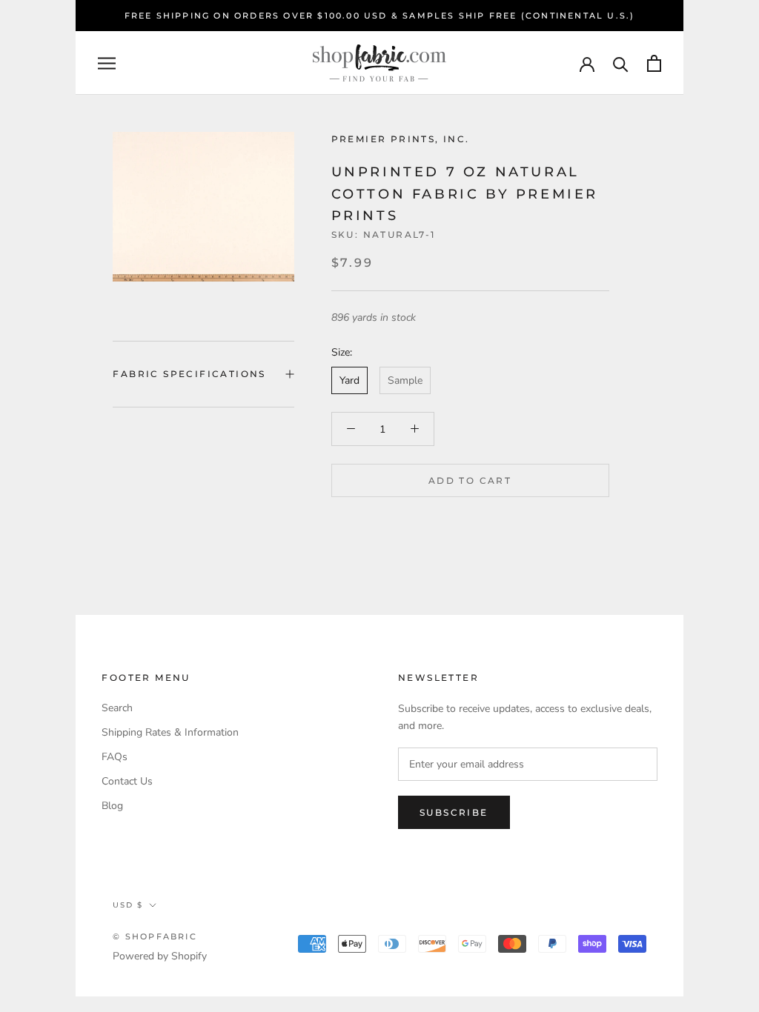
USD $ (128, 905)
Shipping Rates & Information (170, 732)
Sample (405, 380)
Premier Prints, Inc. (400, 138)
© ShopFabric (154, 936)
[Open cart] (654, 63)
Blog (112, 806)
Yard (349, 380)
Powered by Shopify (160, 956)
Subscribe (454, 812)
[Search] (621, 63)
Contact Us (127, 781)
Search (117, 708)
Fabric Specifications (189, 373)
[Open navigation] (107, 63)
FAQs (114, 757)
